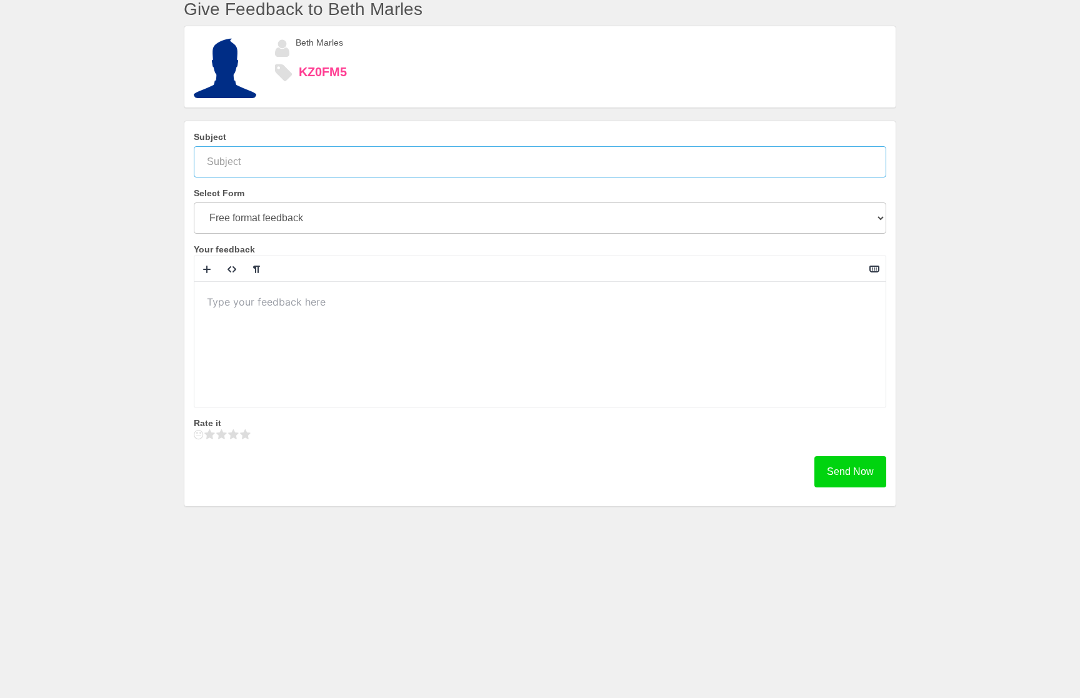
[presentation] (540, 344)
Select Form (219, 193)
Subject (210, 137)
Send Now (850, 471)
